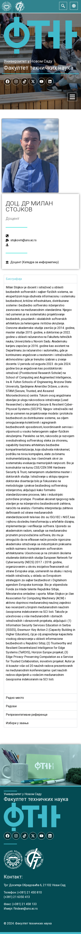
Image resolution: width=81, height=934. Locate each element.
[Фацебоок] (7, 81)
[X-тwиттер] (33, 81)
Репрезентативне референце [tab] (26, 714)
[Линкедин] (50, 81)
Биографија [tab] (14, 279)
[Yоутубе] (41, 81)
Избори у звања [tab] (17, 723)
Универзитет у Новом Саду (28, 61)
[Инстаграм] (16, 81)
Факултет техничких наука (38, 67)
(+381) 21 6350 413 (17, 897)
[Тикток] (24, 81)
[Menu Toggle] (72, 97)
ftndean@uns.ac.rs (26, 908)
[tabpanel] (40, 488)
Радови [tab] (11, 706)
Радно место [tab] (15, 698)
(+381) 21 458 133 (24, 904)
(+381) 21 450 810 (29, 892)
